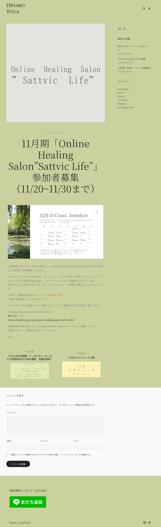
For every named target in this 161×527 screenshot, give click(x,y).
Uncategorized (125, 107)
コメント (11, 412)
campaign (123, 88)
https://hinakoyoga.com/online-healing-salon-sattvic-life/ (41, 319)
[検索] (144, 9)
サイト (76, 441)
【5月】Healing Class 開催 (131, 58)
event (120, 92)
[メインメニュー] (149, 9)
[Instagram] (124, 29)
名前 (9, 441)
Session (121, 103)
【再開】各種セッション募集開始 (133, 67)
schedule (122, 99)
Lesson (121, 96)
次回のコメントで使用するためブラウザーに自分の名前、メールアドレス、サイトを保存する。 (51, 454)
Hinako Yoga (15, 8)
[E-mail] (119, 29)
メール (44, 441)
